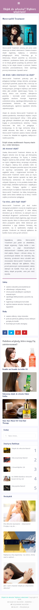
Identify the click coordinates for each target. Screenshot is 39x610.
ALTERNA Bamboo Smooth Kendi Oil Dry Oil (22, 478)
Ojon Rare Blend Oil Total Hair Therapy (14, 422)
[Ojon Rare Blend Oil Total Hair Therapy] (19, 409)
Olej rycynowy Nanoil (19, 458)
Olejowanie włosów (20, 604)
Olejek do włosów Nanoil (21, 448)
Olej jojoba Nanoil (18, 486)
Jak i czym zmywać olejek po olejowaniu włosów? (18, 587)
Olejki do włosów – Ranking (20, 602)
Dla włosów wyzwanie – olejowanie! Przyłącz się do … (17, 525)
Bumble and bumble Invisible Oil (15, 369)
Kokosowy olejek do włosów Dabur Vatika (15, 395)
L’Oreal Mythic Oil (18, 467)
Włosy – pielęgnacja (21, 607)
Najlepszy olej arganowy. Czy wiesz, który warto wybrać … (19, 556)
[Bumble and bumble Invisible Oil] (19, 357)
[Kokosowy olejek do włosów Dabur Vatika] (19, 382)
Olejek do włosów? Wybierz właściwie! (19, 10)
